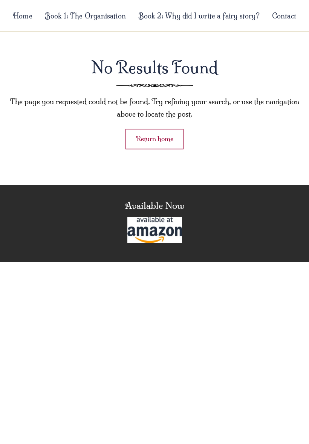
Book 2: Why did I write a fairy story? (199, 16)
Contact (284, 16)
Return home (154, 139)
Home (22, 16)
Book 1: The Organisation (85, 16)
